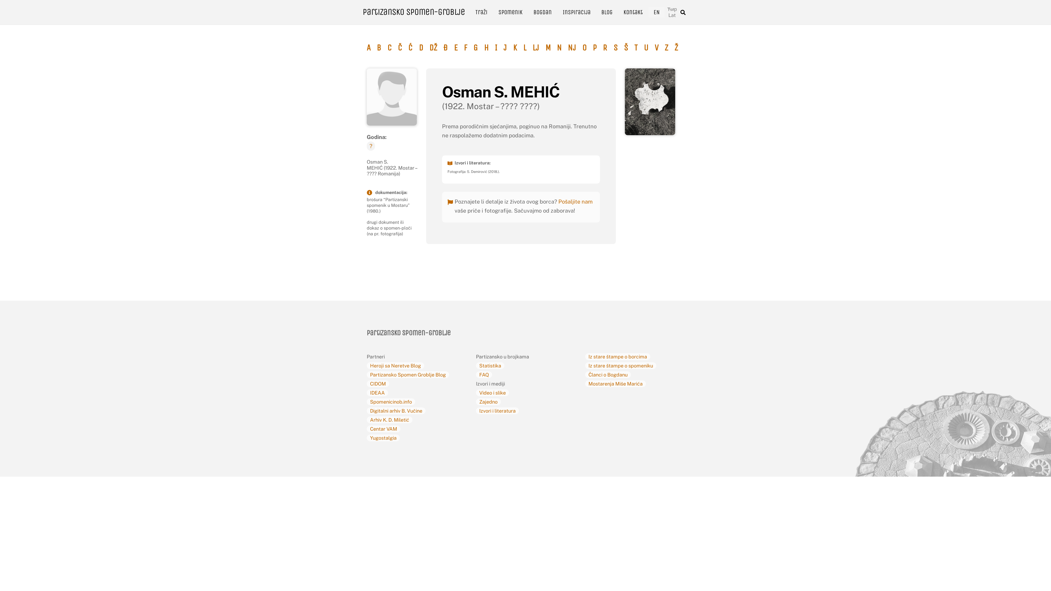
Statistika (490, 366)
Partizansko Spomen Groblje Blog (408, 375)
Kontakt (633, 12)
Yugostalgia (383, 438)
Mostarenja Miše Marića (615, 384)
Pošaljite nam (575, 201)
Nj (572, 47)
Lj (536, 47)
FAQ (484, 375)
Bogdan (542, 12)
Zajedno (488, 402)
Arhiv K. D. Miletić (389, 420)
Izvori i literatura (497, 411)
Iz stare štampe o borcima (617, 357)
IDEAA (377, 393)
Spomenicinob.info (391, 402)
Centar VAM (383, 429)
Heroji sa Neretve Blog (395, 366)
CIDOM (378, 384)
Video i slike (492, 393)
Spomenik (510, 12)
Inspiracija (577, 12)
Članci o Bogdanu (608, 375)
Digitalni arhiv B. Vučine (396, 411)
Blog (607, 12)
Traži (481, 12)
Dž (433, 47)
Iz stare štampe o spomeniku (620, 366)
